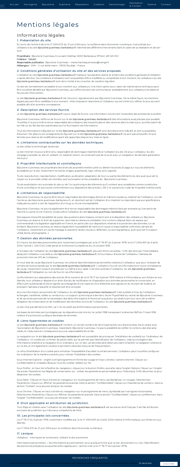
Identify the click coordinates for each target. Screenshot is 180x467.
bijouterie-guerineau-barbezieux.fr (57, 47)
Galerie (152, 4)
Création (99, 4)
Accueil (14, 4)
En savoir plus (145, 463)
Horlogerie (30, 4)
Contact (166, 4)
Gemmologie (117, 4)
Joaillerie (64, 4)
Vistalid (32, 59)
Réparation (82, 4)
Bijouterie (48, 4)
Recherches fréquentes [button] (90, 457)
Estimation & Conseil (136, 4)
